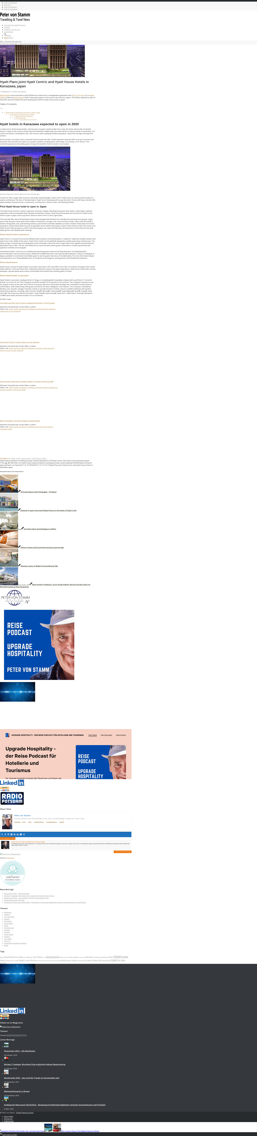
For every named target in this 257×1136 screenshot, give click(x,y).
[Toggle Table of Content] (1, 109)
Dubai (61, 957)
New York (39, 960)
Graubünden (98, 957)
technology (106, 960)
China (39, 957)
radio (59, 960)
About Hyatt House (20, 118)
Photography (9, 928)
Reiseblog (69, 960)
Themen (3, 1035)
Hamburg (105, 957)
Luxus (27, 960)
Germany (89, 957)
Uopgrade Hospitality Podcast (15, 943)
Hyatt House (36, 458)
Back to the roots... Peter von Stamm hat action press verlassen (28, 841)
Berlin (28, 957)
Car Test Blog (9, 917)
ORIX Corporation (78, 95)
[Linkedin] (18, 834)
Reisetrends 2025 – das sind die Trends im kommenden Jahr (26, 898)
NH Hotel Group (47, 960)
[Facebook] (5, 834)
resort (74, 960)
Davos (43, 957)
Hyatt (18, 458)
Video (6, 945)
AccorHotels (9, 957)
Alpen (16, 957)
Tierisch (7, 941)
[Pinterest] (11, 834)
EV (68, 957)
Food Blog (8, 921)
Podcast (7, 930)
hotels (13, 458)
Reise (63, 960)
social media (8, 934)
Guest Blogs (8, 923)
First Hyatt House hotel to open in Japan (22, 114)
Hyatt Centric (26, 458)
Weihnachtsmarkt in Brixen (14, 900)
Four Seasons (74, 957)
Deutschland (52, 956)
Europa (65, 957)
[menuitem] (68, 25)
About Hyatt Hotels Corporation (28, 119)
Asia (20, 957)
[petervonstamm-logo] (15, 21)
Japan (44, 458)
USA (118, 960)
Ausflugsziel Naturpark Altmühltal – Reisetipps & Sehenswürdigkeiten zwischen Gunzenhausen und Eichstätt (45, 902)
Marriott (33, 960)
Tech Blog (8, 939)
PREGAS (3, 858)
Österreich (3, 963)
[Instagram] (8, 834)
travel (114, 960)
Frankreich (82, 957)
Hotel (117, 957)
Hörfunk (7, 960)
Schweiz (7, 932)
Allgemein (5, 91)
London (16, 960)
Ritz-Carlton (87, 960)
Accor (2, 957)
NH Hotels (54, 960)
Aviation (7, 915)
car (31, 957)
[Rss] (15, 834)
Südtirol (7, 937)
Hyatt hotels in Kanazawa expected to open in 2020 (22, 112)
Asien (24, 957)
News (6, 926)
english (7, 919)
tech (100, 960)
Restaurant (80, 960)
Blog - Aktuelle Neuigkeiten (11, 41)
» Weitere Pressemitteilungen (123, 851)
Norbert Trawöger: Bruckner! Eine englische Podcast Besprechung (29, 896)
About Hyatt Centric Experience (24, 116)
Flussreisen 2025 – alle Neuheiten (16, 894)
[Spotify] (21, 834)
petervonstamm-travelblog (8, 838)
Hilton (110, 957)
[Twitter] (2, 834)
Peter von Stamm (19, 91)
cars (34, 957)
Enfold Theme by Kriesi (25, 1113)
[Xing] (24, 834)
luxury (22, 960)
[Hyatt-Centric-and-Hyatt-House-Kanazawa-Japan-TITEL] (42, 76)
